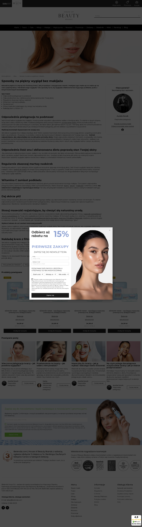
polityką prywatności (48, 288)
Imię (34, 256)
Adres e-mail (36, 262)
